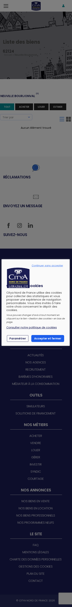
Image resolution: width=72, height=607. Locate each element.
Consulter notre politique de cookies (31, 327)
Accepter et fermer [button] (47, 338)
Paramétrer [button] (17, 338)
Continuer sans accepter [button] (47, 265)
